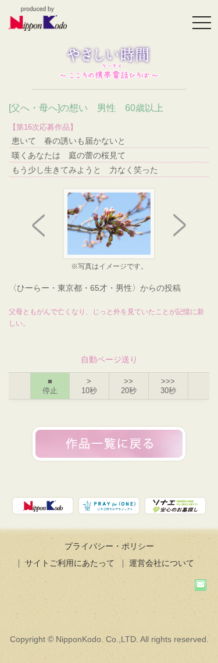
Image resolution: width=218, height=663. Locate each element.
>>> (168, 386)
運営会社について (161, 563)
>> (129, 386)
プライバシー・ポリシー (109, 546)
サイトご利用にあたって (70, 563)
